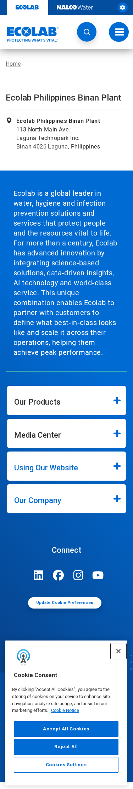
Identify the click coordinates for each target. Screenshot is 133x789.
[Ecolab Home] (29, 34)
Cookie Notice (65, 710)
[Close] (118, 651)
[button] (86, 32)
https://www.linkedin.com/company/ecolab (39, 575)
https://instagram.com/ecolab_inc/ (78, 575)
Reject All (66, 746)
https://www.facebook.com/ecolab (58, 575)
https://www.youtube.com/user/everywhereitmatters (98, 575)
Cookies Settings (66, 764)
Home (13, 63)
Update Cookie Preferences (65, 602)
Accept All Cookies (66, 728)
